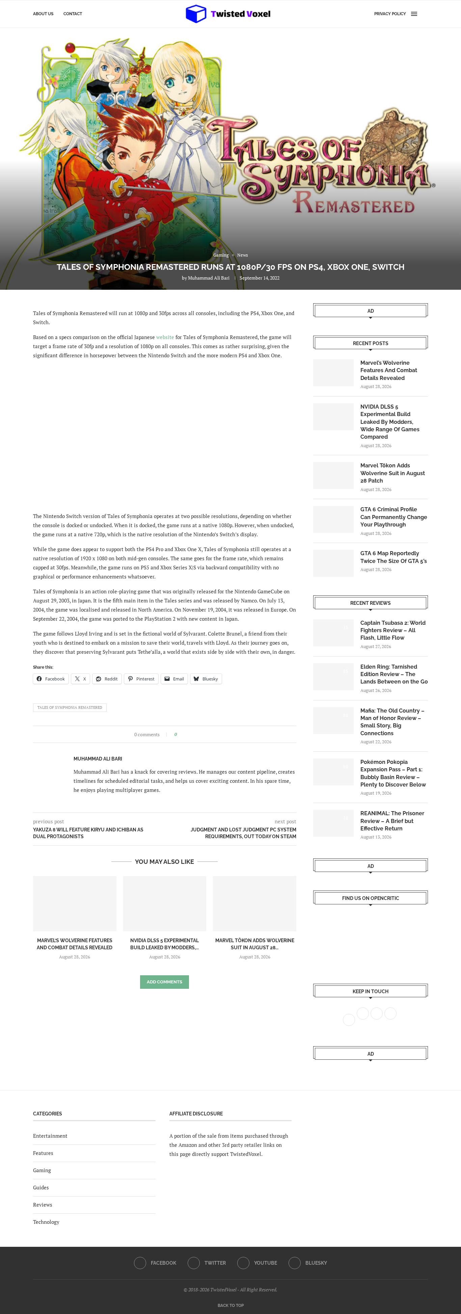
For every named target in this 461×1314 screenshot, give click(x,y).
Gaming (42, 1170)
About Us (43, 13)
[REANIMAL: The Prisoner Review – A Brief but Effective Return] (333, 823)
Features (43, 1153)
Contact (72, 13)
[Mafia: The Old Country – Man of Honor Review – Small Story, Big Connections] (333, 720)
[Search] (424, 13)
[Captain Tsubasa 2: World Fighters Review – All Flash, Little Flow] (333, 632)
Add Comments (164, 981)
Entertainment (50, 1135)
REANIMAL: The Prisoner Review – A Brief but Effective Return (392, 821)
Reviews (42, 1204)
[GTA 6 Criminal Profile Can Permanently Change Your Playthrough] (333, 519)
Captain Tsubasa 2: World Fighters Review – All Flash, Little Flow (393, 630)
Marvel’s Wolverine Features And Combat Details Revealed (388, 370)
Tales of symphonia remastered (69, 707)
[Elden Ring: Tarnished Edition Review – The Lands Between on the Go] (333, 676)
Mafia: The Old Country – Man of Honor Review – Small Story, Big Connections (392, 722)
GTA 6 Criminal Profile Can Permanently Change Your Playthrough (393, 517)
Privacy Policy (390, 13)
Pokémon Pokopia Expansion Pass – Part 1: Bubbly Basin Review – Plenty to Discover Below (393, 773)
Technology (46, 1221)
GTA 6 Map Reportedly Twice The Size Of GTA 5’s (393, 557)
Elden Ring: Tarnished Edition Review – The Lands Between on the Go (394, 674)
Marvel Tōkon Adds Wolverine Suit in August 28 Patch (392, 473)
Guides (41, 1187)
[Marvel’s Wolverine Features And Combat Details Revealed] (74, 903)
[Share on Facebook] (184, 734)
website (165, 337)
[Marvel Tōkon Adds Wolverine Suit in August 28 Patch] (254, 903)
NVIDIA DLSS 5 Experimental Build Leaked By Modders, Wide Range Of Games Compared (389, 422)
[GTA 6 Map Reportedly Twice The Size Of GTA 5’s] (333, 563)
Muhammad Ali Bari (208, 278)
